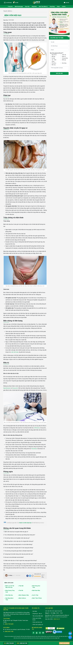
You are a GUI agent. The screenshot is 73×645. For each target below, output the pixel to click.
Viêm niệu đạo (9, 595)
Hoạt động (52, 6)
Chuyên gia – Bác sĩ (37, 613)
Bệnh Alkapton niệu (24, 595)
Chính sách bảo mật (37, 622)
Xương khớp (65, 58)
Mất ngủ (64, 59)
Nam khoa (54, 54)
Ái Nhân (10, 575)
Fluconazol (34, 448)
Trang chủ (10, 6)
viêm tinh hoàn (14, 352)
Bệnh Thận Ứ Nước (37, 598)
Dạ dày (53, 58)
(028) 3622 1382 (9, 631)
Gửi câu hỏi (59, 73)
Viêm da (64, 54)
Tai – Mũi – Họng (54, 60)
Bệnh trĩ (64, 56)
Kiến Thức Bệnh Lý (43, 6)
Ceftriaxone (37, 427)
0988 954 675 (57, 619)
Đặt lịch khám (65, 643)
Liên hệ (63, 6)
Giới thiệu (35, 611)
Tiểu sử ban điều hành (38, 616)
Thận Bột (21, 585)
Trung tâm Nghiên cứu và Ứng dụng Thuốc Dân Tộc (36, 2)
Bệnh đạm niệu (36, 590)
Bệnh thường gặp (19, 6)
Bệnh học (10, 11)
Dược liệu (27, 6)
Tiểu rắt (21, 590)
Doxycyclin (15, 388)
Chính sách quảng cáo (38, 624)
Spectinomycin (7, 388)
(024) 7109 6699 (9, 624)
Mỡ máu (54, 64)
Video (58, 6)
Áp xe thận (35, 595)
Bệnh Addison (22, 598)
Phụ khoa (54, 63)
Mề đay (53, 56)
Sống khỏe (34, 6)
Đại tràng (64, 63)
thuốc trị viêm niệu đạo (25, 522)
